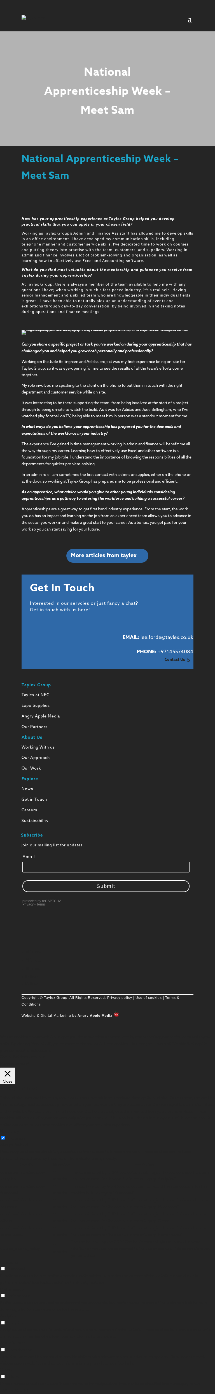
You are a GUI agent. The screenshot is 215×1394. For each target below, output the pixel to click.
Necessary (15, 1138)
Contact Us (175, 660)
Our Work (31, 769)
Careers (29, 810)
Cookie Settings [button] (14, 1057)
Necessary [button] (9, 1131)
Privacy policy (119, 998)
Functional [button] (9, 1263)
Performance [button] (12, 1290)
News (27, 789)
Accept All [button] (38, 1057)
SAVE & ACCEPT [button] (14, 1391)
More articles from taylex (104, 556)
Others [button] (6, 1370)
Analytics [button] (8, 1316)
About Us (32, 738)
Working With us (38, 747)
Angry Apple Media (41, 716)
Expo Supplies (36, 706)
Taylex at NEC (35, 695)
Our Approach (36, 758)
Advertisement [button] (13, 1343)
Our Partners (35, 727)
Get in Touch (34, 800)
